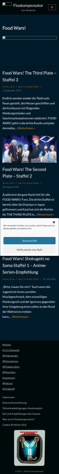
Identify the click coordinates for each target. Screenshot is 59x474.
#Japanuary (8, 377)
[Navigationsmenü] (52, 7)
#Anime (6, 344)
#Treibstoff (8, 388)
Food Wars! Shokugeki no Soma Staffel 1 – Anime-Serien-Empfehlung (25, 265)
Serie (12, 86)
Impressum (8, 397)
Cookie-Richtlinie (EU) (14, 424)
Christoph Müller (30, 86)
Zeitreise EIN (29, 240)
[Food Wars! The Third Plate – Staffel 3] (29, 51)
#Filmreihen (8, 372)
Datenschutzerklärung (14, 402)
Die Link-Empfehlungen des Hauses (21, 413)
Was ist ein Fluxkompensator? (18, 419)
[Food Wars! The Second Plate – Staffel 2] (29, 149)
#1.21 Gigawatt (11, 350)
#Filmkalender (10, 355)
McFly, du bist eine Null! (29, 249)
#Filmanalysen (10, 361)
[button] (54, 222)
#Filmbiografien (11, 366)
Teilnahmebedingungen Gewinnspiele (22, 408)
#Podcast (7, 383)
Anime (5, 86)
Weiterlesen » (26, 128)
